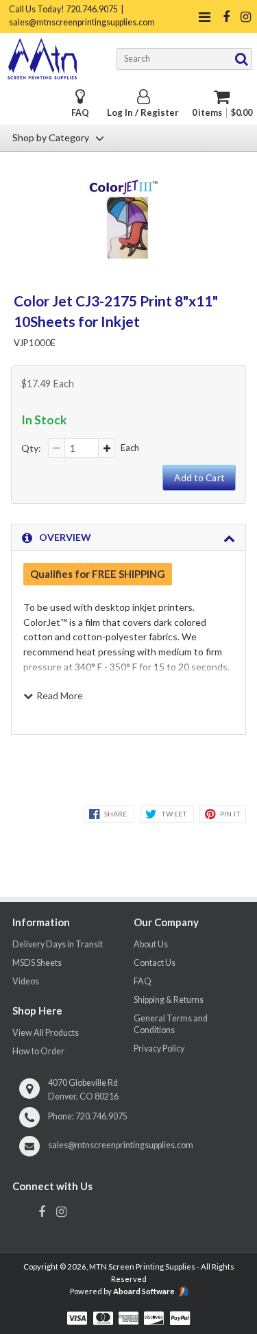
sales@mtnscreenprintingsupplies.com (120, 1145)
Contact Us (154, 963)
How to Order (38, 1051)
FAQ (80, 113)
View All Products (45, 1033)
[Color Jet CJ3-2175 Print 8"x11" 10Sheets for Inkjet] (128, 257)
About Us (151, 944)
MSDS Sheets (37, 963)
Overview (65, 537)
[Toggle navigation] (204, 17)
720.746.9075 (101, 1116)
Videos (25, 981)
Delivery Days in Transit (57, 944)
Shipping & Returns (169, 1000)
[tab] (128, 537)
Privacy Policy (159, 1048)
